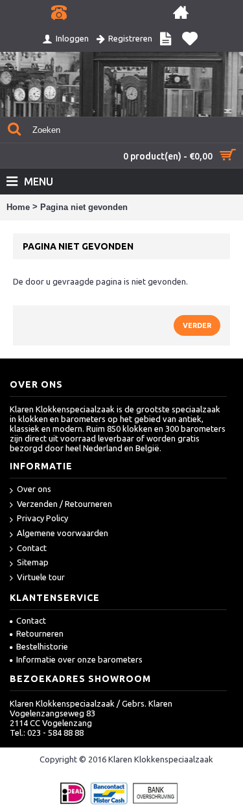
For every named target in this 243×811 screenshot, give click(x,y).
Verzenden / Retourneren (64, 503)
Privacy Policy (42, 518)
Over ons (34, 488)
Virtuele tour (41, 577)
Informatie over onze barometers (79, 659)
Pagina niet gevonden (84, 207)
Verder (197, 325)
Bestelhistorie (42, 646)
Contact (32, 547)
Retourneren (40, 633)
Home (18, 207)
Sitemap (33, 562)
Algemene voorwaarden (62, 532)
